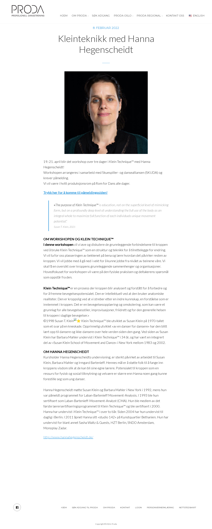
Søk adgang (101, 15)
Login (138, 507)
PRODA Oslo (123, 15)
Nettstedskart (187, 507)
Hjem (64, 15)
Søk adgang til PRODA (85, 507)
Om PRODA (79, 15)
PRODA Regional (149, 15)
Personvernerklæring (160, 507)
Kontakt (125, 507)
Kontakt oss (175, 15)
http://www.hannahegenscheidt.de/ (68, 437)
